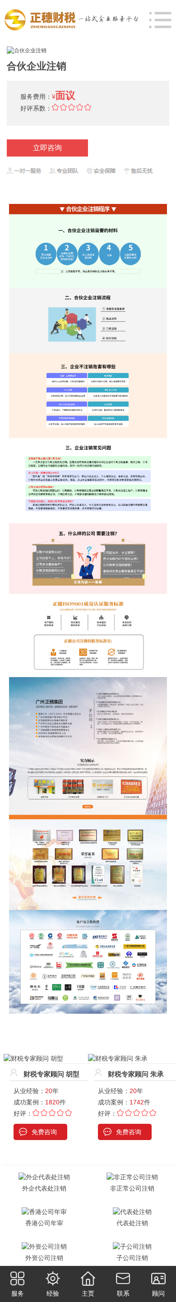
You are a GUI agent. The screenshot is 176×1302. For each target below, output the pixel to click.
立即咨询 (47, 148)
